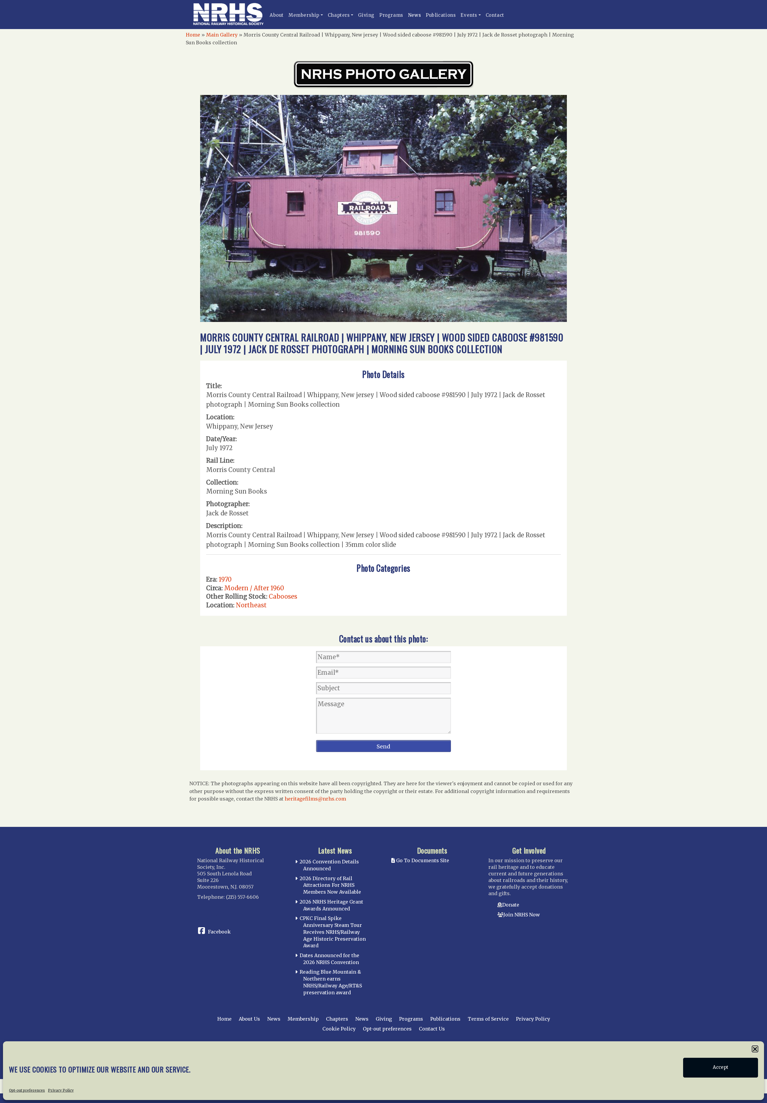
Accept (720, 1067)
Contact (495, 15)
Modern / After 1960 (254, 588)
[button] (755, 1049)
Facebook (219, 932)
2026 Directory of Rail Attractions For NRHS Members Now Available (330, 885)
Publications (441, 15)
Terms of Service (488, 1019)
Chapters (339, 15)
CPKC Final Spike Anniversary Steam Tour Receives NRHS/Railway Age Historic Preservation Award (333, 931)
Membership (304, 15)
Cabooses (283, 596)
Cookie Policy (339, 1029)
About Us (249, 1019)
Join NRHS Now (521, 915)
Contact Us (432, 1029)
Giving (366, 15)
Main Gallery (222, 35)
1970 (225, 579)
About (277, 15)
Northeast (251, 605)
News (414, 15)
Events (468, 15)
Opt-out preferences (27, 1090)
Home (193, 35)
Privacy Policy (61, 1090)
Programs (391, 15)
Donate (510, 905)
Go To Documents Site (422, 860)
